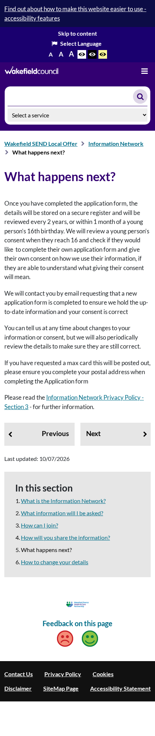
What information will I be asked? (62, 513)
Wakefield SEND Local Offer (41, 143)
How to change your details (54, 561)
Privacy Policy (62, 673)
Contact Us (18, 673)
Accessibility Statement (120, 688)
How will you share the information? (65, 537)
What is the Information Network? (63, 500)
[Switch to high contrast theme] (92, 54)
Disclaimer (18, 688)
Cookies (103, 673)
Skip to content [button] (77, 33)
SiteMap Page (61, 688)
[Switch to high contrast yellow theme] (102, 54)
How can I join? (39, 525)
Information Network (115, 143)
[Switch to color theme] (82, 54)
